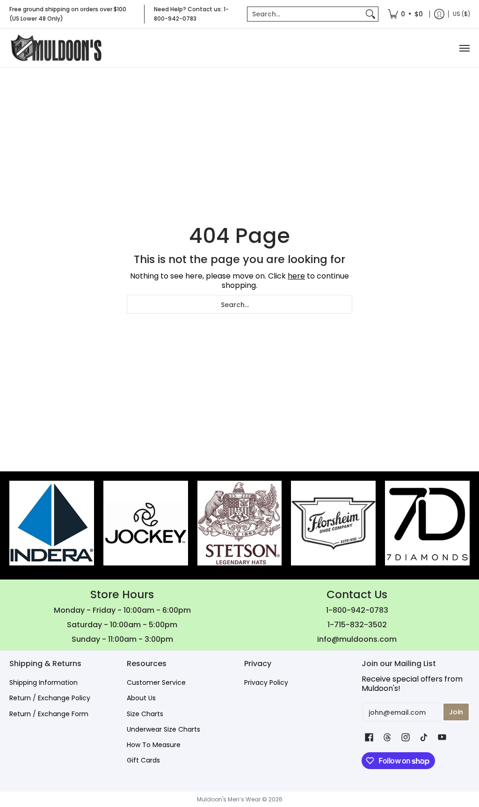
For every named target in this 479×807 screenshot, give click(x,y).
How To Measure (154, 744)
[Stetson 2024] (239, 523)
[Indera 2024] (51, 523)
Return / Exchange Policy (49, 698)
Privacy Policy (266, 682)
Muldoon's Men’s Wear (229, 799)
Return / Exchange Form (48, 714)
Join (456, 712)
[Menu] (464, 48)
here (296, 276)
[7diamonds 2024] (427, 523)
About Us (141, 698)
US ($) (461, 14)
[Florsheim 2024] (333, 523)
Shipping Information (43, 682)
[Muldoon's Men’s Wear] (56, 48)
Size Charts (145, 714)
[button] (369, 737)
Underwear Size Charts (163, 729)
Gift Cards (143, 760)
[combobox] (305, 14)
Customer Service (156, 682)
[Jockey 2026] (145, 523)
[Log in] (439, 14)
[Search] (370, 14)
